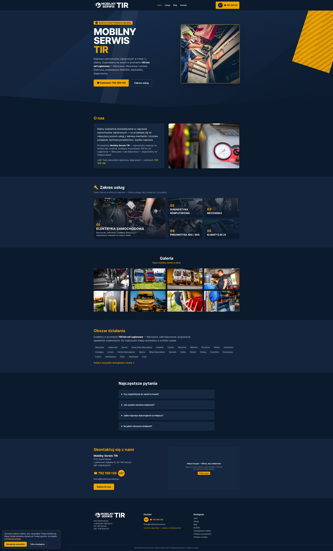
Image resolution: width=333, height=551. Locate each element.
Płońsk (217, 347)
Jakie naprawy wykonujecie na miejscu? (143, 415)
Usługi (167, 5)
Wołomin (193, 347)
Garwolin (172, 352)
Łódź (144, 357)
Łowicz (98, 357)
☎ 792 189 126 (228, 5)
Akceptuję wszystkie (15, 544)
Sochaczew (228, 352)
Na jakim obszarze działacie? (138, 426)
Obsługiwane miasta (202, 531)
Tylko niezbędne (37, 544)
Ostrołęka (99, 352)
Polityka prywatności (202, 534)
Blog (175, 5)
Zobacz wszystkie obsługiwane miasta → (114, 362)
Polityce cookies (13, 539)
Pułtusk (171, 347)
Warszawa (99, 347)
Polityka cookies (200, 537)
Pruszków (205, 347)
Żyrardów (214, 352)
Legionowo (112, 347)
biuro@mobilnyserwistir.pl (106, 479)
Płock (122, 357)
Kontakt (183, 5)
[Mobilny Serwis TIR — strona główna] (111, 5)
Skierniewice (110, 357)
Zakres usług (141, 83)
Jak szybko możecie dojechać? (139, 405)
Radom (193, 352)
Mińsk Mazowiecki (157, 352)
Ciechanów (228, 347)
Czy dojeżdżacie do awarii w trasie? (141, 394)
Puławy (203, 352)
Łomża (110, 352)
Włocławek (133, 357)
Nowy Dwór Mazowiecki (142, 347)
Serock (124, 347)
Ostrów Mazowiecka (126, 352)
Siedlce (142, 352)
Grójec (183, 352)
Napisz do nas (104, 486)
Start (160, 5)
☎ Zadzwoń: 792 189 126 (111, 82)
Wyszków (182, 347)
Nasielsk (159, 347)
